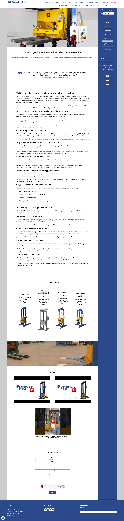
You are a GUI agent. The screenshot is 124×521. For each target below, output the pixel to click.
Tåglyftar (105, 2)
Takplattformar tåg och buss (65, 5)
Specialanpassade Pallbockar (94, 2)
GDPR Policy (84, 505)
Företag (53, 470)
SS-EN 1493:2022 (33, 211)
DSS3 (17, 246)
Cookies (82, 507)
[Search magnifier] (115, 512)
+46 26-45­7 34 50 (107, 62)
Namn (52, 461)
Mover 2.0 (65, 234)
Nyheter (100, 5)
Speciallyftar (78, 5)
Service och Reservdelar (89, 5)
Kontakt (106, 5)
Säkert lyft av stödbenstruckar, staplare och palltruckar (57, 2)
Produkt (53, 457)
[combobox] (52, 459)
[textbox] (52, 459)
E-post (52, 466)
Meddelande (52, 475)
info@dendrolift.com (107, 69)
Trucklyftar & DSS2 (79, 2)
